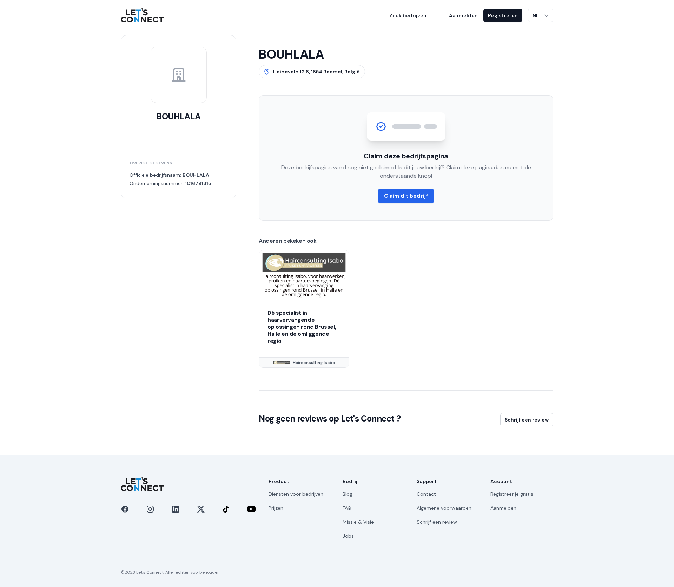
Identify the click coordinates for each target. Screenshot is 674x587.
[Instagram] (150, 509)
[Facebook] (125, 509)
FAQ (347, 508)
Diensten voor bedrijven (296, 494)
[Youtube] (251, 509)
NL (536, 15)
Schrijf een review (527, 420)
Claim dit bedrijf (406, 196)
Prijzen (276, 508)
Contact (426, 494)
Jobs (348, 536)
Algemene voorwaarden (444, 508)
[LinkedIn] (175, 509)
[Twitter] (201, 509)
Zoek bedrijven (408, 15)
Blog (347, 494)
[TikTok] (226, 509)
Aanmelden (463, 15)
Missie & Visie (358, 522)
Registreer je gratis (511, 494)
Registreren (503, 15)
